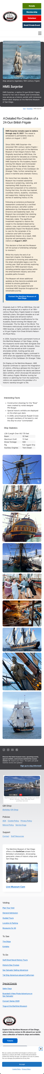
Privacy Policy (26, 1069)
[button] (41, 1049)
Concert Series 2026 (11, 1001)
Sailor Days (7, 988)
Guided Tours (8, 918)
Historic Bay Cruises (11, 965)
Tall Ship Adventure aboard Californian (18, 975)
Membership (31, 12)
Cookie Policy (16, 1069)
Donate (32, 6)
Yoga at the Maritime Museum (15, 1006)
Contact (6, 836)
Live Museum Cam (15, 886)
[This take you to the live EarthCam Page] (22, 873)
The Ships (29, 108)
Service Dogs (20, 825)
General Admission (10, 913)
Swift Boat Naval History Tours (15, 960)
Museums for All (9, 928)
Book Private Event (32, 25)
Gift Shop (10, 810)
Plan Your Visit (8, 908)
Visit (24, 108)
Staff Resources (17, 836)
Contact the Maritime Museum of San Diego (22, 297)
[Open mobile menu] (40, 33)
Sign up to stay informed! (30, 766)
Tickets (10, 1041)
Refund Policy (8, 825)
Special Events (10, 983)
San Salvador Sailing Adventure (15, 970)
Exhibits (6, 946)
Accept (22, 1064)
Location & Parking (10, 923)
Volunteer (32, 18)
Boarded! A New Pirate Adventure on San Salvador (17, 994)
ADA (4, 821)
